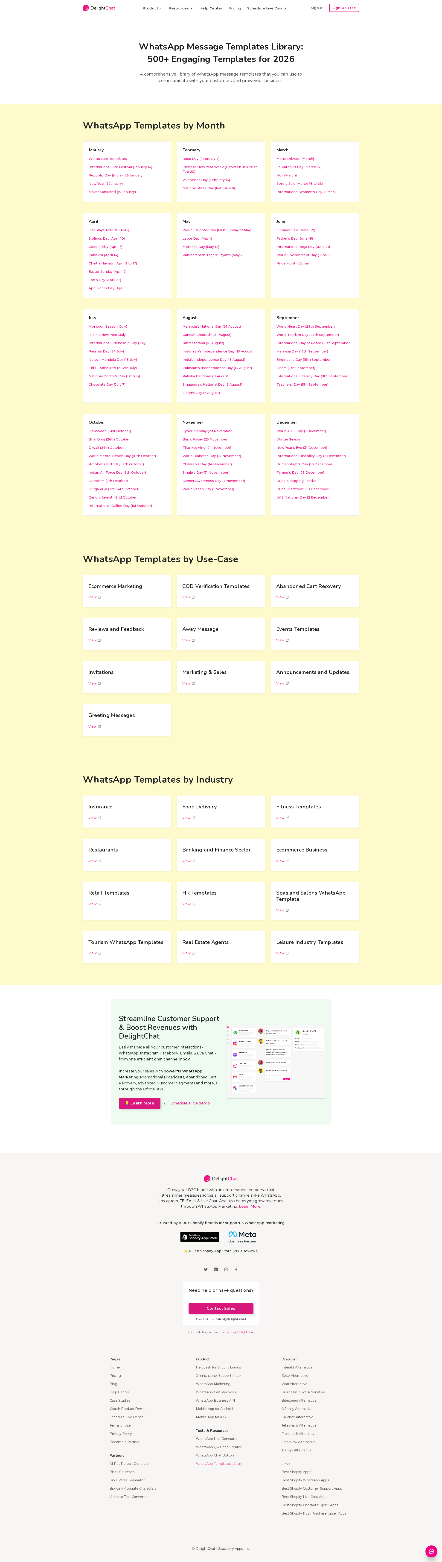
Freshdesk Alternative (299, 1434)
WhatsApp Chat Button (215, 1455)
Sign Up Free (344, 8)
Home (115, 1367)
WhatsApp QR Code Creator (218, 1447)
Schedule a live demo (190, 1103)
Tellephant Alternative (299, 1425)
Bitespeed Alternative (299, 1400)
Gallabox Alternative (297, 1417)
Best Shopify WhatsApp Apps (305, 1480)
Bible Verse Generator (127, 1480)
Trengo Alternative (296, 1450)
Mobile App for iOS (211, 1417)
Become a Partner (125, 1442)
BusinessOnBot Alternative (303, 1392)
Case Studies (120, 1400)
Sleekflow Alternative (299, 1442)
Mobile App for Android (214, 1409)
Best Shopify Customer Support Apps (312, 1488)
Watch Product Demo (127, 1409)
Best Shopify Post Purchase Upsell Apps (314, 1513)
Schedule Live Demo (266, 8)
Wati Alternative (294, 1384)
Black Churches (122, 1472)
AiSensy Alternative (297, 1409)
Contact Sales (221, 1308)
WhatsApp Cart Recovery (216, 1392)
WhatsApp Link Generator (217, 1439)
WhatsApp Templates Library (219, 1464)
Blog (113, 1384)
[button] (153, 8)
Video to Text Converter (129, 1497)
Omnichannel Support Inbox (218, 1376)
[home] (99, 8)
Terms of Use (120, 1425)
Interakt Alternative (297, 1367)
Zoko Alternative (295, 1376)
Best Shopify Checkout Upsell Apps (310, 1505)
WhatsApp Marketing (213, 1384)
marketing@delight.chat (237, 1332)
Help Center (210, 8)
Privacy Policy (121, 1434)
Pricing (234, 8)
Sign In (317, 8)
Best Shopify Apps (296, 1472)
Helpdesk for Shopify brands (218, 1367)
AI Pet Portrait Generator (130, 1464)
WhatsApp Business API (215, 1400)
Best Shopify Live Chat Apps (304, 1497)
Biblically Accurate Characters (133, 1488)
